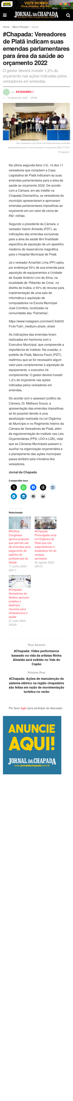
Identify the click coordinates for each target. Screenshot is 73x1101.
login (24, 708)
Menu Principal (20, 26)
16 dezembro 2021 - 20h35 (22, 97)
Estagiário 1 (25, 92)
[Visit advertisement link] (36, 4)
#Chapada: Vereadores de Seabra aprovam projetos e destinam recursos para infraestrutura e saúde (19, 603)
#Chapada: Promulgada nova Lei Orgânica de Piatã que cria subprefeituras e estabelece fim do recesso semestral (45, 544)
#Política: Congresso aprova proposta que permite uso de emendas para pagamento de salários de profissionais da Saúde (20, 546)
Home (6, 26)
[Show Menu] (5, 15)
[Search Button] (68, 15)
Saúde (35, 26)
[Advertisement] (36, 937)
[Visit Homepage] (36, 15)
